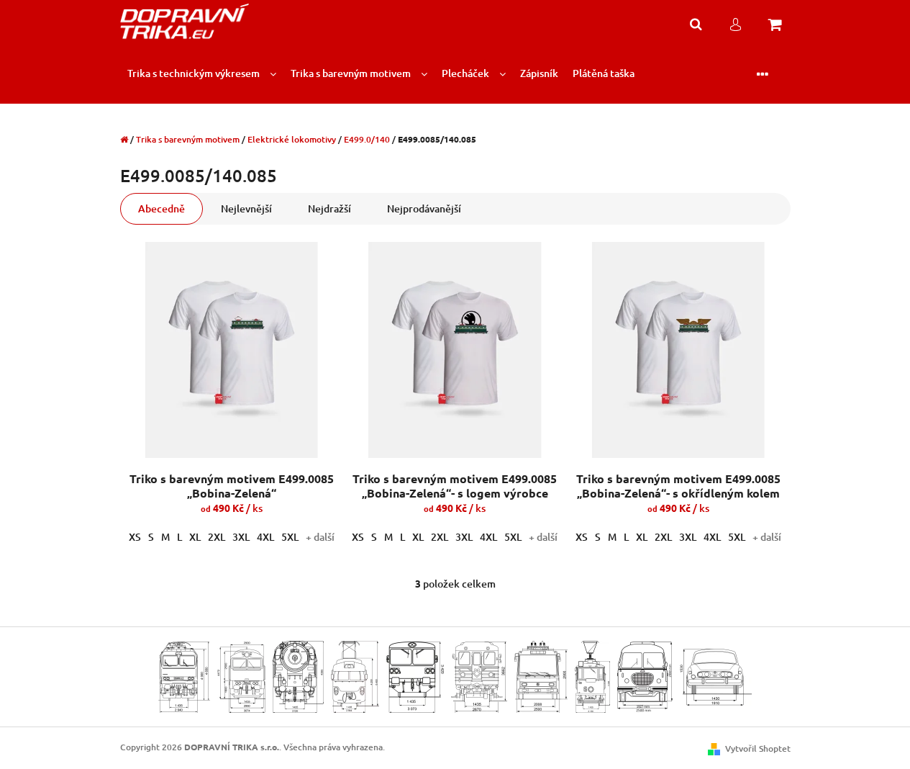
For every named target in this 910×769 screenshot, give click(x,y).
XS (135, 537)
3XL (241, 537)
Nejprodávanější (424, 208)
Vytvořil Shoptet (758, 748)
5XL (290, 537)
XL (195, 537)
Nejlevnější (246, 208)
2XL (216, 537)
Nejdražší (329, 208)
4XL (265, 537)
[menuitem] (201, 73)
